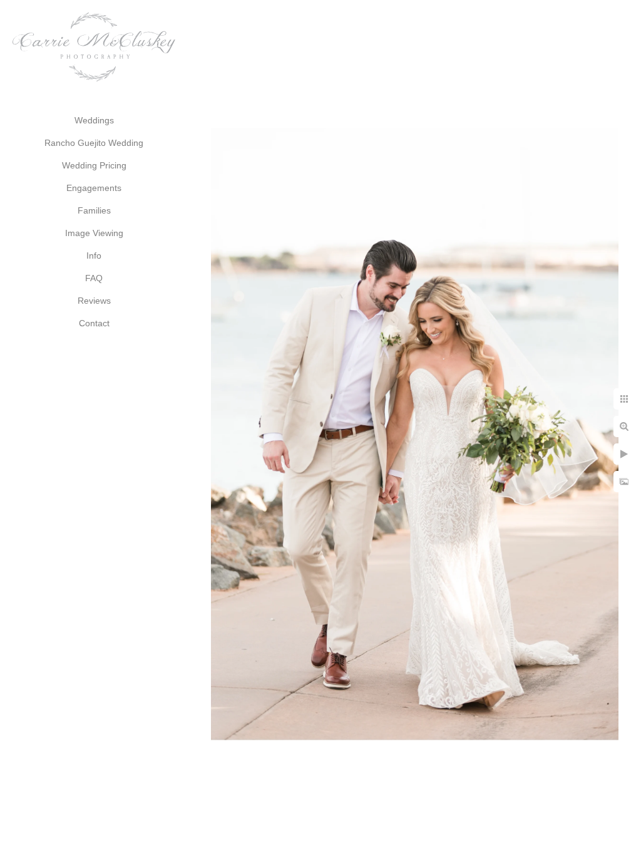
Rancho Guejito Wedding (93, 143)
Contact (94, 323)
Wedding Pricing (94, 165)
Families (94, 210)
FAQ (94, 278)
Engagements (93, 188)
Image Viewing (94, 233)
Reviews (94, 301)
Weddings (94, 120)
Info (93, 256)
